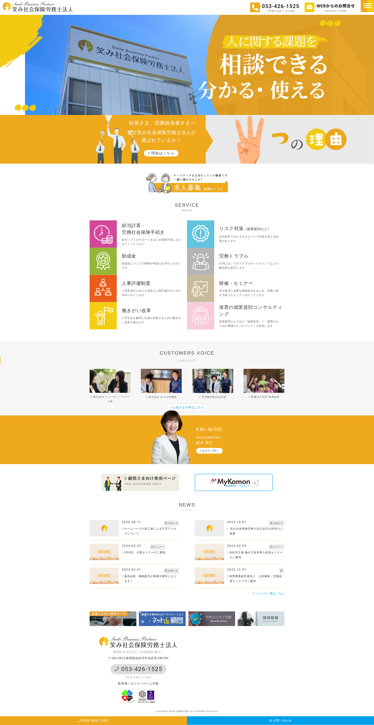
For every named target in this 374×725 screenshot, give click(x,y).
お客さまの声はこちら (188, 407)
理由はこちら (162, 153)
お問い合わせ (282, 720)
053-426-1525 (140, 669)
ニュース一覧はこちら (269, 593)
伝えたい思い (210, 450)
